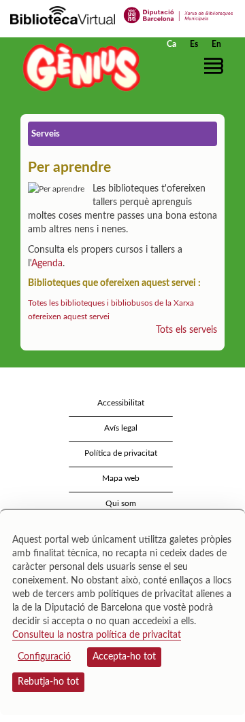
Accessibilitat (120, 403)
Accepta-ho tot (124, 657)
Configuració (44, 657)
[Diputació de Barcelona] (178, 14)
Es (194, 44)
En (216, 44)
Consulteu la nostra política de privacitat (96, 635)
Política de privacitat (120, 453)
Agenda (47, 263)
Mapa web (121, 478)
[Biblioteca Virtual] (62, 14)
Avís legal (120, 428)
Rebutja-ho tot (48, 682)
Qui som (120, 503)
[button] (216, 66)
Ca (171, 44)
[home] (78, 66)
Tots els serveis (186, 330)
